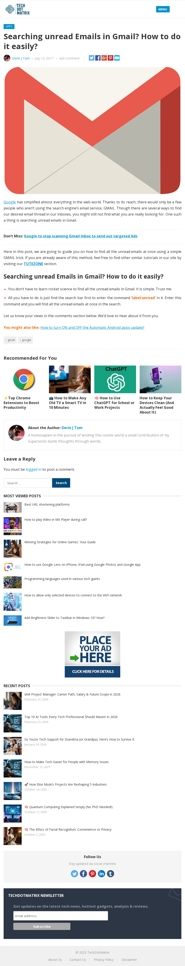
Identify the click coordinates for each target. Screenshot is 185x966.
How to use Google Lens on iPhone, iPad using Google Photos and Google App (82, 564)
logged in (34, 469)
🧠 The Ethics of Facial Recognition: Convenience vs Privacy (67, 829)
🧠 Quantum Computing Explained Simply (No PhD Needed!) (68, 807)
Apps (9, 26)
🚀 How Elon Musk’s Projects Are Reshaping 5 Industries (65, 784)
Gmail (11, 340)
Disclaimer (129, 959)
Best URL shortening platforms (47, 504)
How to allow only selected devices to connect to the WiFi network (73, 595)
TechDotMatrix (98, 952)
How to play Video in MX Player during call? (55, 519)
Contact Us (78, 959)
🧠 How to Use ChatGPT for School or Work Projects (114, 402)
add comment (69, 58)
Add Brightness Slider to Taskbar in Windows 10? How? (64, 618)
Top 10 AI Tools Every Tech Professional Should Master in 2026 (71, 717)
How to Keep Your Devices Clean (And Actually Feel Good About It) (157, 404)
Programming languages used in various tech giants (62, 579)
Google (10, 202)
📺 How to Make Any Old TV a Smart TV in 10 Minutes (67, 402)
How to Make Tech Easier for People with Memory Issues (66, 762)
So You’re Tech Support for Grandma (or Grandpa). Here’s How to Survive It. (79, 739)
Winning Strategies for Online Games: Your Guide (60, 542)
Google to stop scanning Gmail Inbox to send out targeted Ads (80, 236)
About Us (55, 959)
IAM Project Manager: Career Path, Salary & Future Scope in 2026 (72, 694)
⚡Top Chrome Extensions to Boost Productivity (21, 402)
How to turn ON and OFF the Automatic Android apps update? (92, 327)
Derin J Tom (21, 58)
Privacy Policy (104, 959)
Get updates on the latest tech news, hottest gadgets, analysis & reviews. (80, 906)
